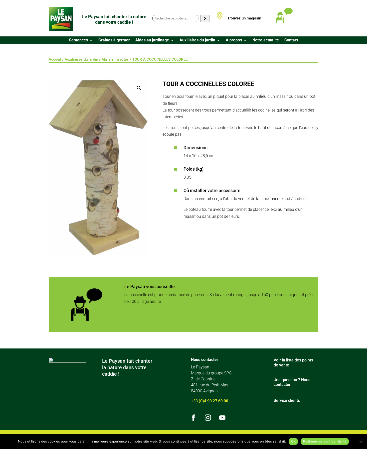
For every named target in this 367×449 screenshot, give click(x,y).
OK (293, 441)
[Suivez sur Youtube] (222, 418)
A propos (234, 40)
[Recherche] (204, 18)
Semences (78, 40)
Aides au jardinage (152, 40)
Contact (291, 40)
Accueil (55, 59)
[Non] (360, 441)
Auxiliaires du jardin (197, 40)
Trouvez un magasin (244, 18)
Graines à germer (114, 40)
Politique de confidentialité (325, 441)
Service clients (287, 400)
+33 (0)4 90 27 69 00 (209, 401)
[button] (139, 88)
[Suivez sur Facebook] (193, 418)
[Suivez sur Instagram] (208, 418)
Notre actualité (265, 40)
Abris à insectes (115, 59)
